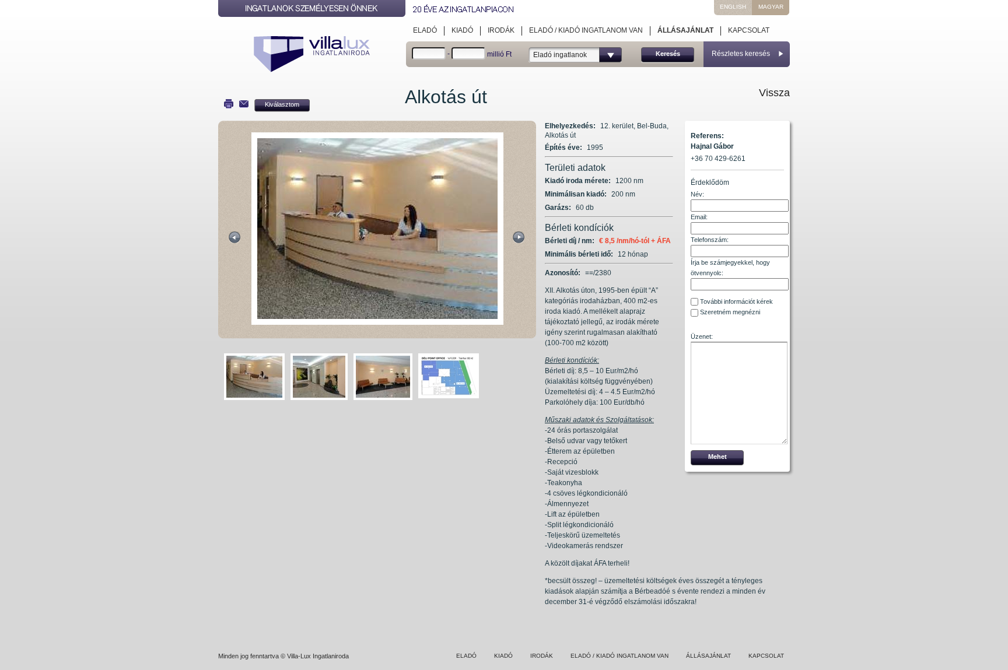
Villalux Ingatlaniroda (314, 55)
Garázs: (558, 208)
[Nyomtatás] (228, 103)
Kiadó (462, 30)
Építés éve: (563, 147)
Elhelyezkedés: (570, 126)
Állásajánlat (685, 30)
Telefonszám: (710, 239)
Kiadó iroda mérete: (578, 181)
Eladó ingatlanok (560, 55)
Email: (699, 216)
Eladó (425, 30)
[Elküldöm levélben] (244, 103)
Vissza (774, 93)
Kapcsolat (748, 30)
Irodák (501, 30)
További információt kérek (736, 301)
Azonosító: (562, 273)
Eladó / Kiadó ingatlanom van (586, 30)
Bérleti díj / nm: (569, 241)
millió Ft (499, 54)
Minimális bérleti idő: (579, 254)
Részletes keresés (741, 54)
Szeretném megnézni (730, 311)
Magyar (770, 6)
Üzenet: (702, 336)
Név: (697, 194)
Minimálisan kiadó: (576, 194)
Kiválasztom (282, 104)
